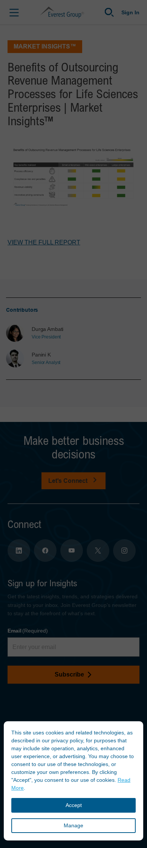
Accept (74, 805)
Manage (73, 825)
